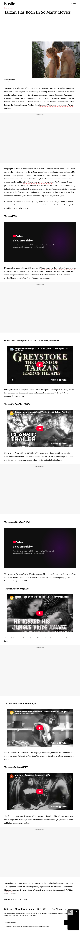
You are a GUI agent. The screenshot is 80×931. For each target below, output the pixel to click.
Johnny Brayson (10, 79)
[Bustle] (9, 3)
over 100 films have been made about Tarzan (57, 168)
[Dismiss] (76, 911)
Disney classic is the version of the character (58, 268)
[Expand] (69, 911)
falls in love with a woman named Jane (38, 182)
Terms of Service (35, 926)
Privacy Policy (45, 926)
